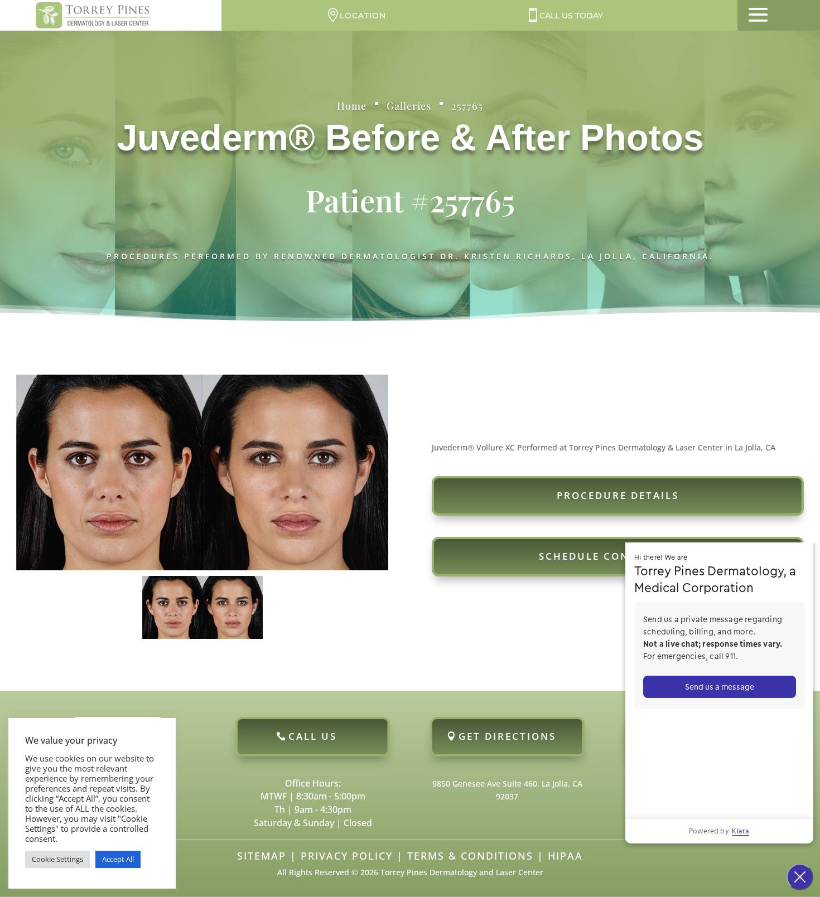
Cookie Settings (57, 859)
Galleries (409, 106)
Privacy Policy (347, 855)
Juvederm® (216, 137)
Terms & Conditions (470, 855)
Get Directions (507, 736)
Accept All (118, 859)
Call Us (312, 736)
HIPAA (565, 855)
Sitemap (261, 855)
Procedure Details (618, 495)
